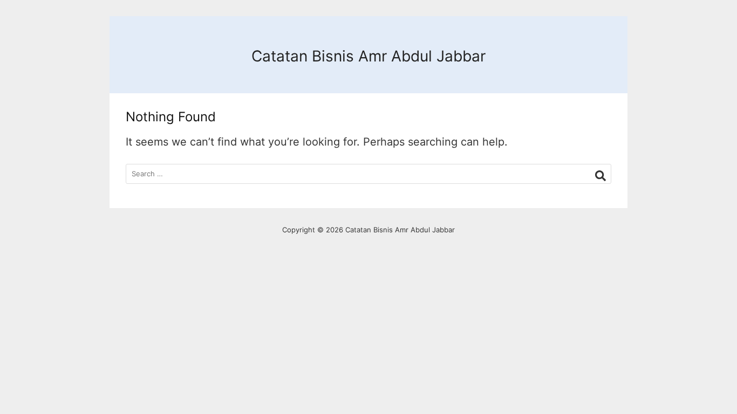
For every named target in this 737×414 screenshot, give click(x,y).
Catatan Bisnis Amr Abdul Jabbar (368, 56)
